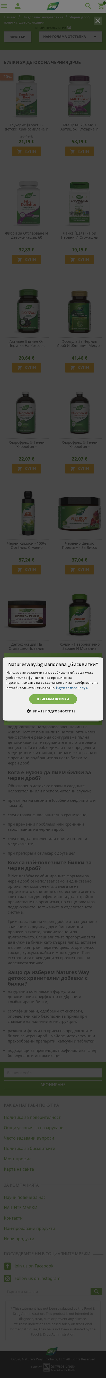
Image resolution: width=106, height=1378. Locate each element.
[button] (53, 711)
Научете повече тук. (72, 688)
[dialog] (53, 689)
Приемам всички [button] (53, 699)
